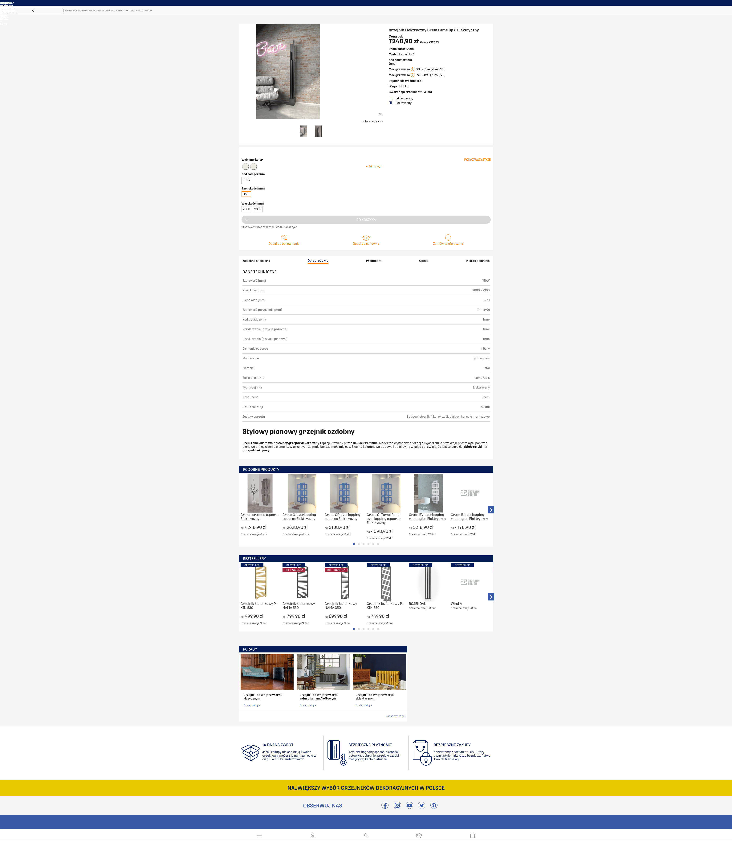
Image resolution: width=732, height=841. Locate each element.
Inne (246, 180)
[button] (312, 835)
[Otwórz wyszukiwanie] (366, 835)
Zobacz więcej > (396, 716)
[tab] (353, 544)
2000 (246, 209)
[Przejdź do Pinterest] (434, 807)
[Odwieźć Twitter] (421, 807)
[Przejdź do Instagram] (397, 807)
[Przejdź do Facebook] (385, 807)
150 (246, 194)
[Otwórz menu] (259, 835)
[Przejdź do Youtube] (409, 807)
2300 (258, 209)
